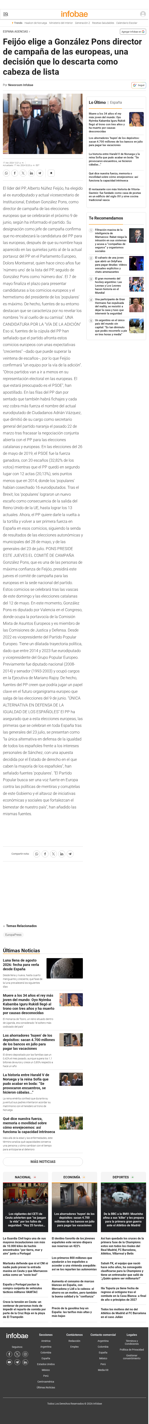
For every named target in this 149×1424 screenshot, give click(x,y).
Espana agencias (15, 31)
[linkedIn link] (25, 1362)
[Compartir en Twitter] (23, 173)
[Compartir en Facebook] (14, 173)
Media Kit (103, 1370)
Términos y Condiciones (132, 1342)
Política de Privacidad (132, 1349)
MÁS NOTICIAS (43, 1161)
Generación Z (82, 23)
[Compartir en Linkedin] (31, 173)
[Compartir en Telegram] (39, 173)
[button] (5, 14)
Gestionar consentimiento (131, 1357)
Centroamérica (45, 1381)
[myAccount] (143, 14)
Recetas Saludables (103, 23)
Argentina (45, 1346)
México (46, 1370)
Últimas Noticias (46, 1387)
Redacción (74, 1340)
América (46, 1340)
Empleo (74, 1346)
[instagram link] (25, 1354)
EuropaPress (13, 934)
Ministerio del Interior (61, 23)
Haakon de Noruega (36, 23)
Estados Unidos (46, 1364)
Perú (46, 1375)
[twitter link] (17, 1354)
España (46, 1358)
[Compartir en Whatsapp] (6, 173)
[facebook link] (9, 1354)
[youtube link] (9, 1362)
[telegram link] (17, 1362)
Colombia (46, 1352)
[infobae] (74, 14)
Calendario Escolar (126, 23)
